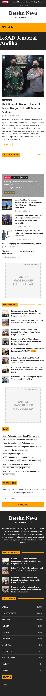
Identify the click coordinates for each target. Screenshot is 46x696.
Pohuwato (28, 443)
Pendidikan (7, 639)
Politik (5, 632)
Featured (7, 177)
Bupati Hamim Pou (12, 471)
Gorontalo (9, 440)
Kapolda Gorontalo (31, 447)
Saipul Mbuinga (31, 436)
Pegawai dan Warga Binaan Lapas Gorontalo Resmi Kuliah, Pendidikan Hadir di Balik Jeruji (26, 341)
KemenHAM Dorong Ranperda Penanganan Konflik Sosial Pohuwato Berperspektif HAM (26, 313)
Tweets (4, 684)
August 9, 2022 (22, 239)
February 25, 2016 (12, 188)
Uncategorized (7, 100)
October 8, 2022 (22, 211)
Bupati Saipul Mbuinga (13, 454)
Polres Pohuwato (32, 471)
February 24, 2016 (10, 247)
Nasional (6, 620)
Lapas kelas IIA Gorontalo (15, 450)
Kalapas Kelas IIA (11, 447)
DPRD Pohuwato (11, 457)
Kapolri (25, 468)
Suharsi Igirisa (10, 468)
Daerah (5, 607)
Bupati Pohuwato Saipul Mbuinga (17, 464)
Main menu (7, 27)
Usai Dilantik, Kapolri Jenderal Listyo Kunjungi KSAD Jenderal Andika (21, 108)
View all (41, 155)
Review (5, 664)
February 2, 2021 (9, 116)
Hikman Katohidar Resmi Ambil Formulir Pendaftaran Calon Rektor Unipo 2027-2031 (25, 332)
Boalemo (8, 475)
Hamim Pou (28, 457)
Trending (5, 2)
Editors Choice (9, 658)
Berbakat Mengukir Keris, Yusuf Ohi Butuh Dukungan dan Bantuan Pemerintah (29, 233)
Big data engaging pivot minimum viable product (21, 244)
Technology (15, 177)
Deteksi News (23, 13)
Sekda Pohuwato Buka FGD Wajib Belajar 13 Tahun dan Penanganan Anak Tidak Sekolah (27, 360)
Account (25, 5)
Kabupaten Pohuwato (27, 440)
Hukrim (5, 626)
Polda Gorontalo (11, 443)
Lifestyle (6, 645)
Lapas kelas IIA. (11, 461)
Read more (7, 144)
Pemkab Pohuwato (30, 461)
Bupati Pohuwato (12, 436)
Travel (5, 670)
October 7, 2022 (22, 226)
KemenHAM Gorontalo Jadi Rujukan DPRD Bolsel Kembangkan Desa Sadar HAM (27, 369)
